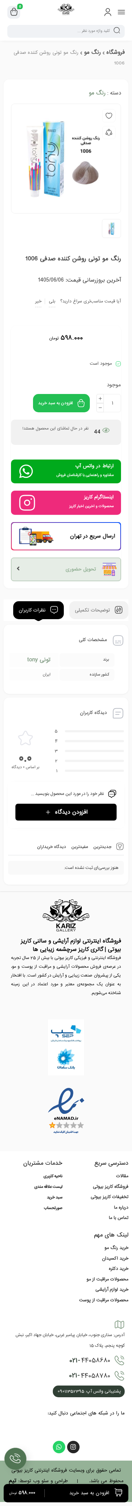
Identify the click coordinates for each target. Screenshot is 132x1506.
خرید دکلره (118, 1268)
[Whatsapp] (59, 1447)
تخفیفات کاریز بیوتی (109, 1197)
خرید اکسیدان (115, 1258)
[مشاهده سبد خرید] (14, 12)
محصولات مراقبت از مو (107, 1279)
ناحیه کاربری (52, 1176)
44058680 (89, 1361)
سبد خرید (54, 1197)
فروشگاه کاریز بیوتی (110, 1186)
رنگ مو (92, 52)
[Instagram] (73, 1447)
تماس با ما (118, 1218)
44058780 (89, 1376)
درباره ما (121, 1207)
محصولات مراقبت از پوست (103, 1300)
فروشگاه (115, 52)
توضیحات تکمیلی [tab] (93, 610)
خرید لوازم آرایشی (111, 1289)
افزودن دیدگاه (71, 812)
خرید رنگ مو (116, 1248)
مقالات (122, 1176)
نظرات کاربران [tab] (33, 610)
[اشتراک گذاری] (108, 132)
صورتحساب (53, 1208)
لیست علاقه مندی (48, 1187)
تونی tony (39, 659)
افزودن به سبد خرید (55, 403)
